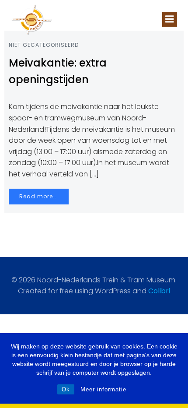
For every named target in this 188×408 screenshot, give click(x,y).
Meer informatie (103, 389)
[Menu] (169, 19)
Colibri (159, 291)
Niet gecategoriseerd (44, 45)
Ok (66, 389)
